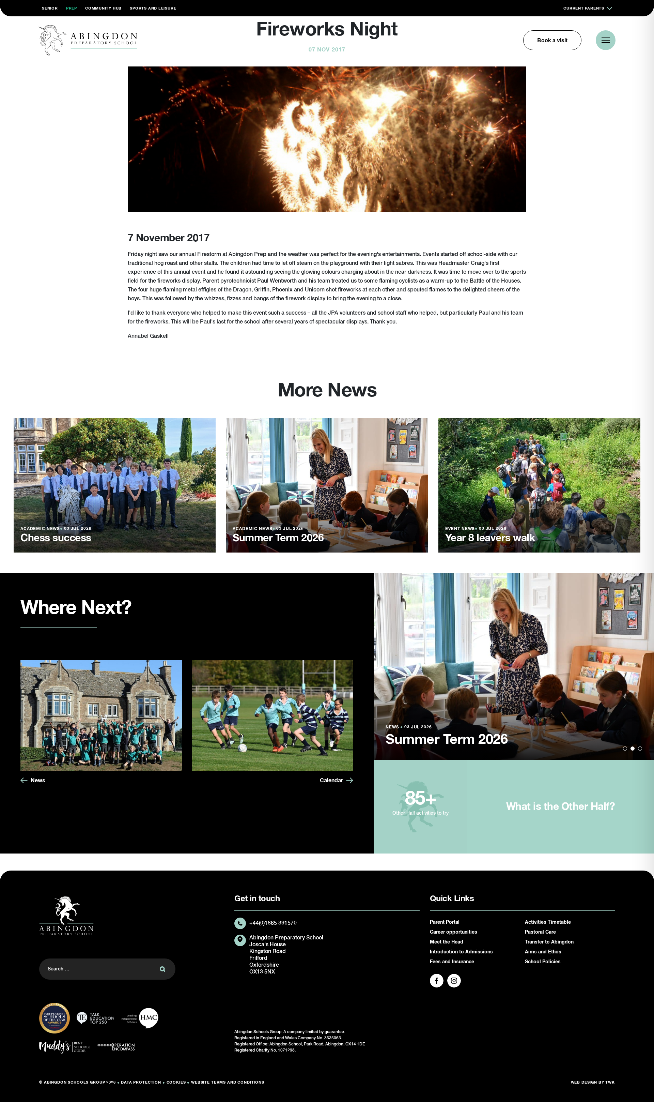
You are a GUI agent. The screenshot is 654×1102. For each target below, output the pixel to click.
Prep (71, 8)
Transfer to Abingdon (549, 942)
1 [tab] (625, 748)
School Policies (543, 962)
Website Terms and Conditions (227, 1082)
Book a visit (552, 40)
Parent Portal (445, 922)
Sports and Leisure (153, 8)
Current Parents (583, 8)
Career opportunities (453, 932)
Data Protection (141, 1082)
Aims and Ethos (543, 952)
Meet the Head (446, 942)
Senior (50, 8)
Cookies (176, 1082)
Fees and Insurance (452, 962)
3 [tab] (640, 748)
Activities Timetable (548, 922)
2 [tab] (632, 748)
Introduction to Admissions (461, 952)
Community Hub (103, 8)
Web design (584, 1082)
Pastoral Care (540, 932)
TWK (610, 1082)
